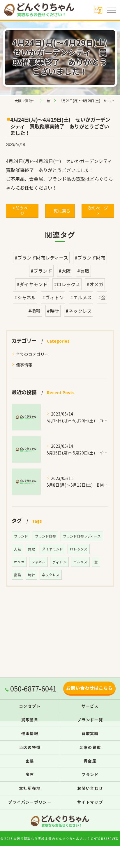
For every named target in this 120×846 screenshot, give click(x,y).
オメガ (19, 562)
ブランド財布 (45, 536)
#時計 (53, 310)
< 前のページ (22, 210)
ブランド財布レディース (82, 536)
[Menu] (111, 9)
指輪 (17, 574)
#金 (102, 297)
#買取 (83, 270)
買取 (31, 549)
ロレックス (78, 549)
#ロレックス (67, 284)
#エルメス (81, 297)
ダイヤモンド (52, 549)
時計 (31, 574)
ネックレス (50, 574)
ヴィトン (59, 562)
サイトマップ (90, 802)
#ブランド (41, 270)
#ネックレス (79, 310)
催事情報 (24, 365)
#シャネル (25, 297)
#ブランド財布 (90, 257)
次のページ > (98, 210)
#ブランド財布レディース (41, 257)
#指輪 (34, 310)
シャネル (38, 562)
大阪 (17, 549)
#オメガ (95, 284)
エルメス (80, 562)
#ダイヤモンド (32, 284)
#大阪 (65, 270)
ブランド (21, 536)
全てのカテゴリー (32, 354)
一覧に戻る (60, 211)
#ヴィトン (53, 297)
